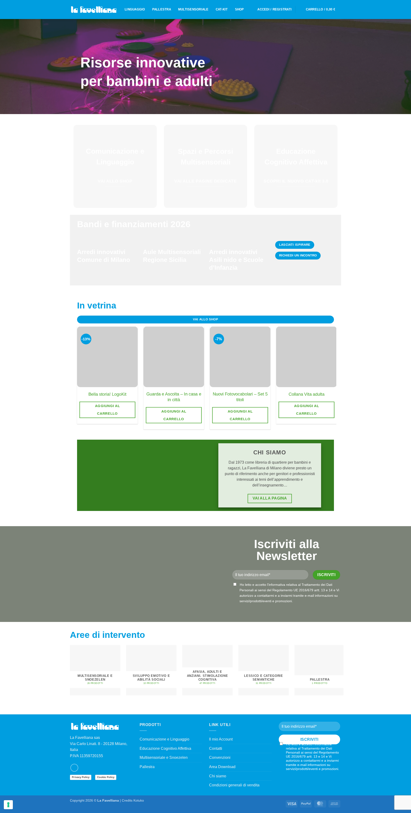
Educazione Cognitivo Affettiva (165, 748)
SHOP (239, 9)
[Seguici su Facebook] (74, 768)
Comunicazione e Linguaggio (164, 739)
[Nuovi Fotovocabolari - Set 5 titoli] (240, 357)
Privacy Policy (80, 777)
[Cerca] (300, 9)
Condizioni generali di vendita (234, 785)
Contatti (215, 748)
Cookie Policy (105, 777)
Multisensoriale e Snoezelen (164, 757)
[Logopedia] (93, 9)
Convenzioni (219, 757)
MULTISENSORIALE (193, 9)
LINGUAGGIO (135, 9)
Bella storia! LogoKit (107, 394)
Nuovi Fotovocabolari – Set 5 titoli (240, 396)
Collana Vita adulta (306, 394)
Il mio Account (221, 739)
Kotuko (138, 800)
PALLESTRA (161, 9)
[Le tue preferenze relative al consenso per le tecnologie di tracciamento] (8, 804)
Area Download (222, 767)
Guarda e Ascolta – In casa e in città (173, 396)
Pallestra (147, 767)
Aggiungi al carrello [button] (107, 409)
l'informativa (276, 585)
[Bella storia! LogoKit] (107, 357)
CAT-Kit (222, 9)
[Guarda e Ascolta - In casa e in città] (173, 357)
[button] (274, 9)
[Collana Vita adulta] (306, 357)
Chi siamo (217, 776)
